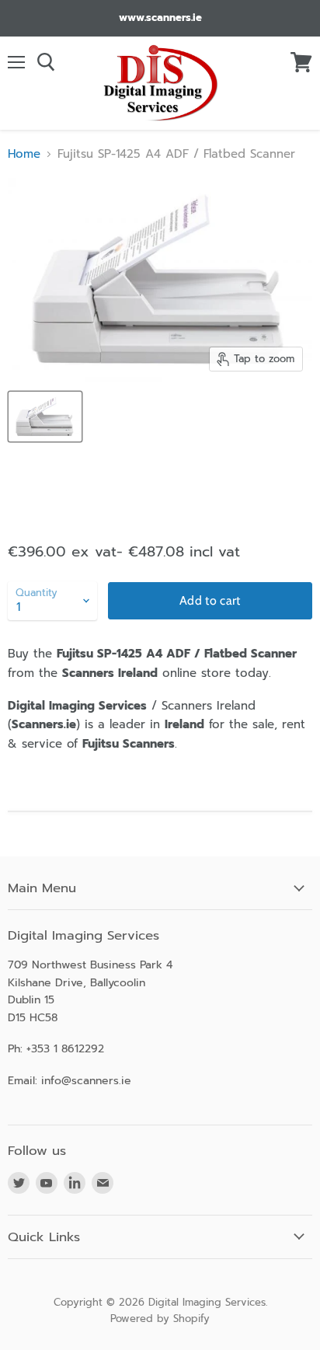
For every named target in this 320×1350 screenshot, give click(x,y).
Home (24, 154)
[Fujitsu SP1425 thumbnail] (45, 416)
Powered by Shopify (160, 1318)
